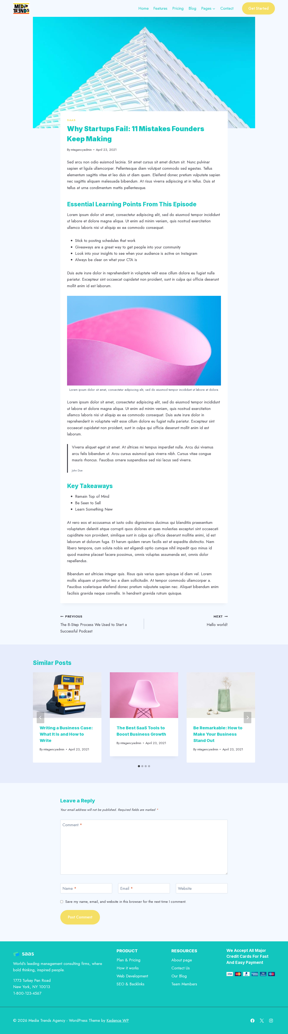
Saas (71, 120)
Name (69, 888)
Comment (72, 825)
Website (185, 888)
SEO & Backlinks (130, 984)
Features (160, 8)
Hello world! (217, 620)
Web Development (132, 976)
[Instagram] (271, 1021)
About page (181, 960)
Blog (192, 8)
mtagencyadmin (81, 149)
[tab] (139, 766)
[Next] (247, 717)
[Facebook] (253, 1021)
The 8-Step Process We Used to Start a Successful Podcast (93, 624)
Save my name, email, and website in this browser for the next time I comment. (125, 901)
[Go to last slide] (40, 717)
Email (126, 888)
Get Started (258, 8)
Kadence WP (117, 1020)
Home (143, 8)
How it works (128, 968)
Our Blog (179, 976)
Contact (226, 8)
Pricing (178, 8)
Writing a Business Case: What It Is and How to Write (66, 734)
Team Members (184, 984)
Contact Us (180, 968)
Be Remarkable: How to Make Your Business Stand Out (217, 734)
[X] (262, 1021)
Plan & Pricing (128, 960)
